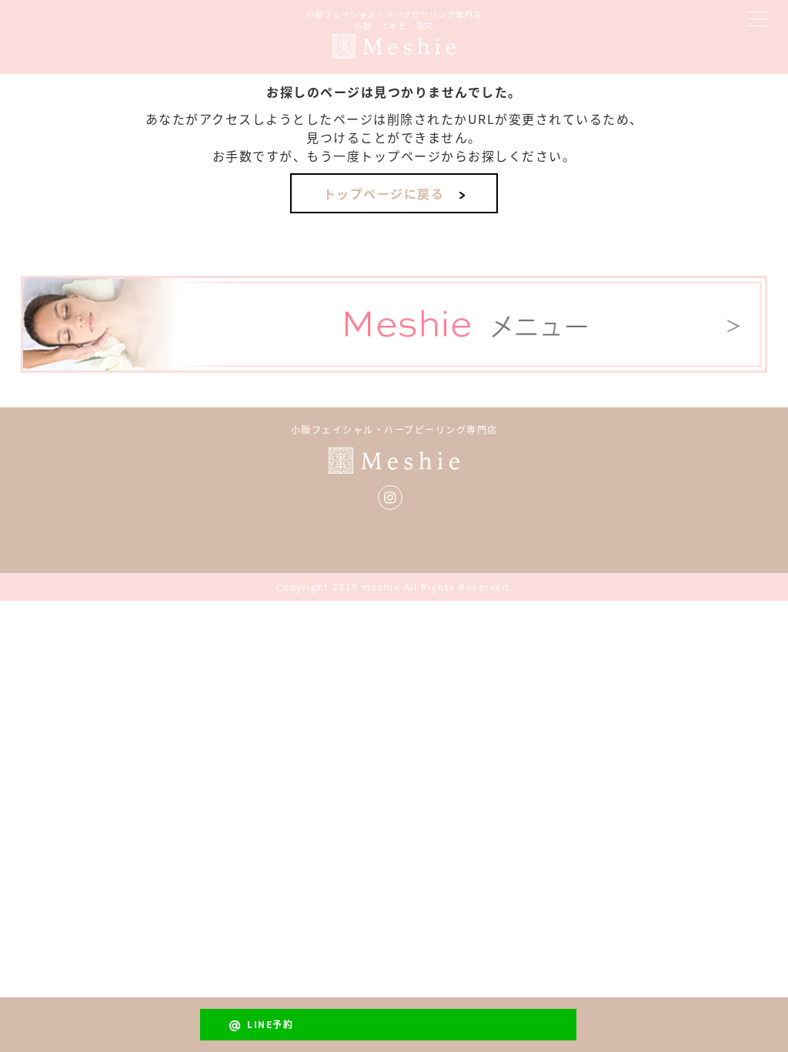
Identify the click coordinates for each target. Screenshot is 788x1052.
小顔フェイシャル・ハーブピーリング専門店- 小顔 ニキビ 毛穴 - (394, 20)
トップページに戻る (384, 193)
